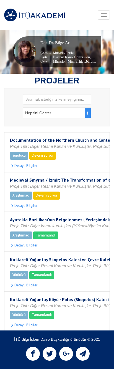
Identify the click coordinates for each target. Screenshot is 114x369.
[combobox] (57, 112)
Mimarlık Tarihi (63, 53)
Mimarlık (59, 61)
